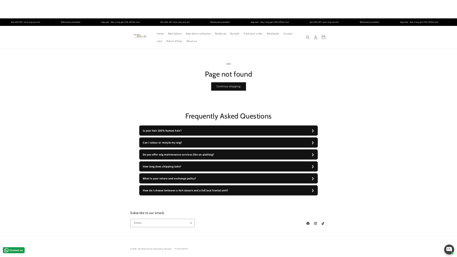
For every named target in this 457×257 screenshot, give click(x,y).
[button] (308, 37)
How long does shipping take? (162, 166)
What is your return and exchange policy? (169, 178)
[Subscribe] (190, 223)
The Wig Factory (145, 249)
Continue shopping (229, 86)
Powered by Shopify (162, 249)
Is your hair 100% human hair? (162, 130)
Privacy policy (181, 248)
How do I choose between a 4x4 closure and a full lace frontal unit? (185, 190)
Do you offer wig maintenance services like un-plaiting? (178, 154)
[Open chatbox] (449, 250)
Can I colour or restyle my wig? (162, 142)
